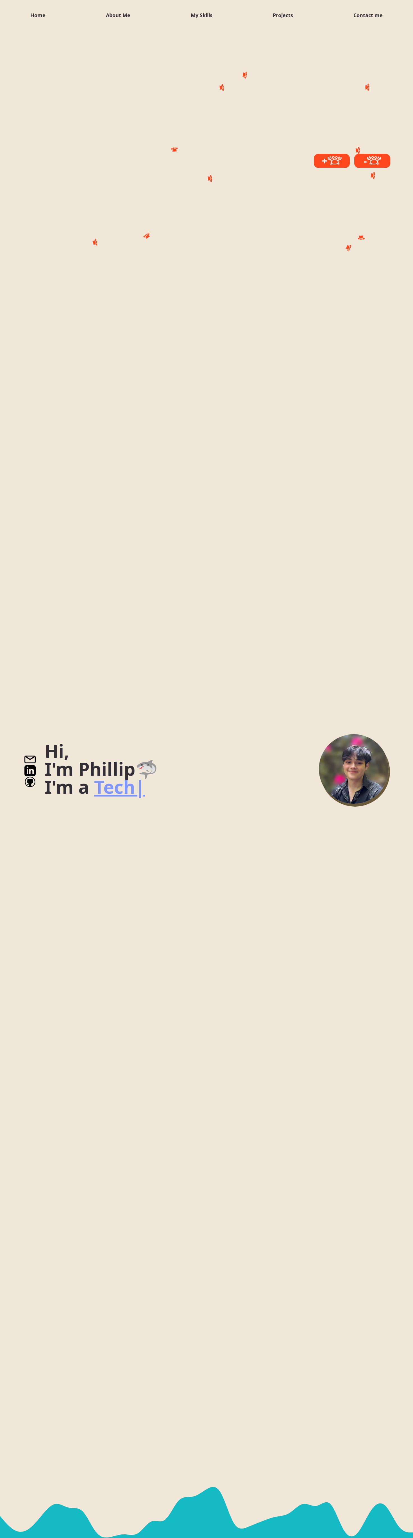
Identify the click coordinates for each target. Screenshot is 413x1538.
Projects (283, 15)
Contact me (368, 15)
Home (38, 15)
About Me (118, 15)
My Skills (201, 15)
